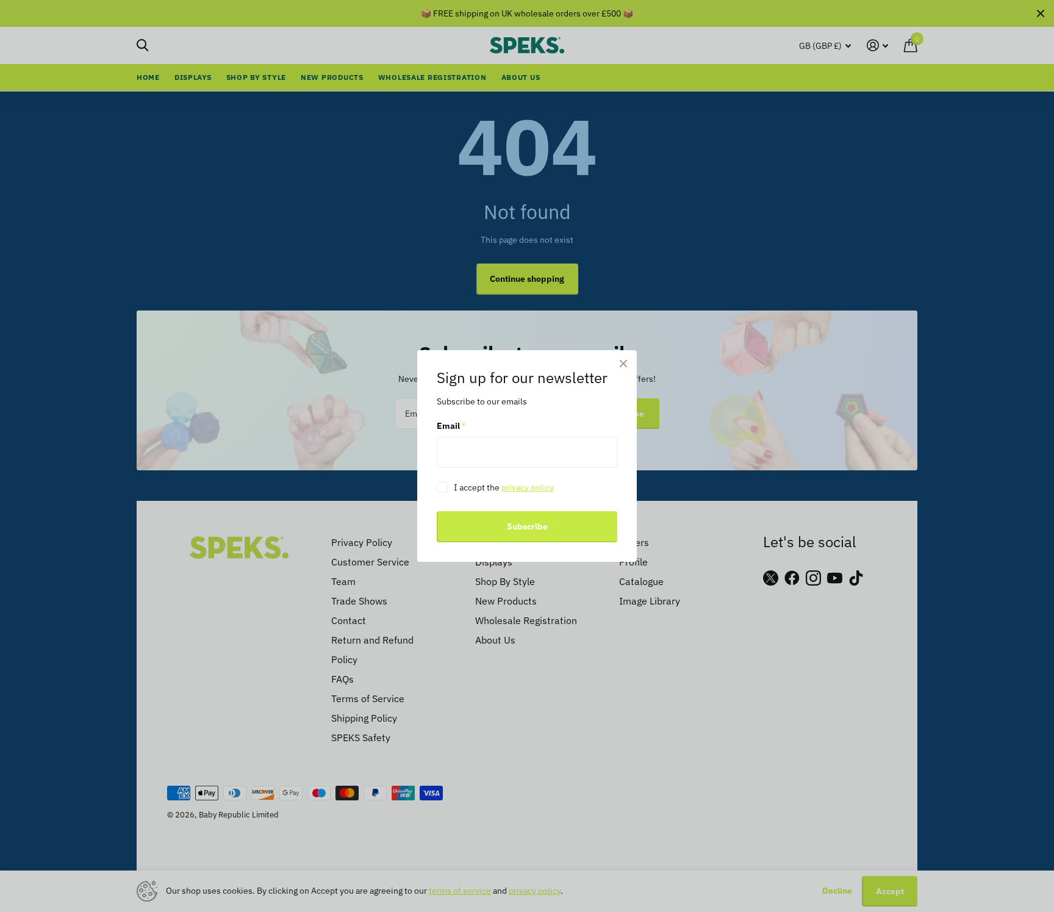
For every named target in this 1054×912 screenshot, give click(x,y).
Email (451, 426)
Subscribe (527, 526)
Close (623, 363)
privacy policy (527, 487)
